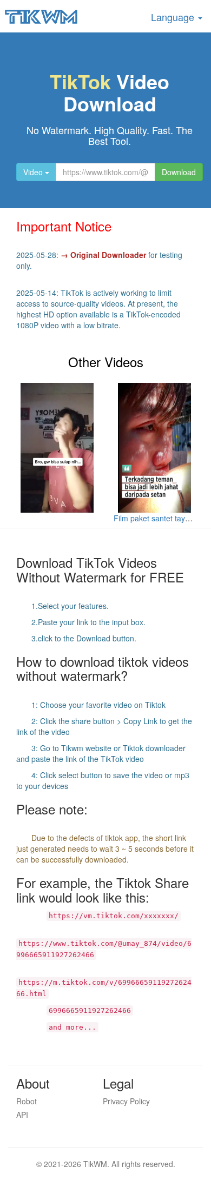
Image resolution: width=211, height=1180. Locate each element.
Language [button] (174, 17)
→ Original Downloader (103, 254)
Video (34, 172)
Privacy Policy (126, 1101)
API (22, 1114)
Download (179, 172)
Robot (26, 1101)
